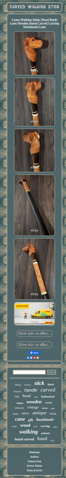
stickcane (19, 408)
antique (39, 412)
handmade (45, 419)
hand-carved (24, 439)
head (26, 395)
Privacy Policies (34, 465)
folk (17, 396)
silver (25, 413)
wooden (34, 401)
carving (45, 426)
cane (20, 419)
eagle (52, 440)
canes (55, 427)
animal (45, 433)
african (45, 408)
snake (48, 402)
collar (14, 426)
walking (28, 431)
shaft (52, 408)
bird (35, 426)
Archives (34, 456)
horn (51, 384)
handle (30, 390)
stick (39, 383)
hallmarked (47, 396)
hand (42, 438)
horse (53, 413)
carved (48, 390)
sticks (36, 397)
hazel (15, 413)
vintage (33, 407)
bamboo (27, 385)
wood (25, 425)
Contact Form (34, 461)
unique (19, 403)
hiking (18, 385)
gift (30, 420)
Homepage (34, 452)
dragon (17, 391)
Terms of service (34, 470)
